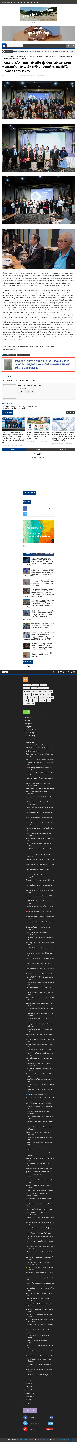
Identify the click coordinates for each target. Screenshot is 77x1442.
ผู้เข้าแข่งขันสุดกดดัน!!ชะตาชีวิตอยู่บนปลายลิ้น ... (40, 974)
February (29, 1396)
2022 (26, 1403)
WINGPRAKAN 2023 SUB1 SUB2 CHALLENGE (40, 788)
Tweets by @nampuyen (30, 666)
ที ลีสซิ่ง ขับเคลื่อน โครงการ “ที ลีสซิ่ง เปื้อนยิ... (39, 1209)
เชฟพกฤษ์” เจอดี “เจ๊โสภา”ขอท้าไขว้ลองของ (38, 1233)
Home (4, 57)
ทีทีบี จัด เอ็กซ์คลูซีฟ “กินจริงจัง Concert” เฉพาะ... (40, 748)
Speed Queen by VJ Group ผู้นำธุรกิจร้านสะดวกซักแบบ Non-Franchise (41, 654)
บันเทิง (36, 685)
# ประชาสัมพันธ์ (11, 355)
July (27, 1380)
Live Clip (42, 700)
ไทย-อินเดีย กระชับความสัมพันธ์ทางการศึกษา (39, 1103)
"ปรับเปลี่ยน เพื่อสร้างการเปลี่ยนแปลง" (37, 745)
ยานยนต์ (42, 697)
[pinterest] (18, 2)
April (27, 1390)
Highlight (38, 554)
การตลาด (26, 688)
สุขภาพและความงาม (22, 57)
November (29, 733)
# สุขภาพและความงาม (23, 355)
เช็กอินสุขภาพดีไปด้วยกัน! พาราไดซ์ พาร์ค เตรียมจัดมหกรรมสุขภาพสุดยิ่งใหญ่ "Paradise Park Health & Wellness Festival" (38, 435)
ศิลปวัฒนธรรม (36, 694)
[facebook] (11, 2)
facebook (62, 449)
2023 (26, 727)
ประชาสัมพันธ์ (11, 57)
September (29, 739)
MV (30, 700)
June (27, 1384)
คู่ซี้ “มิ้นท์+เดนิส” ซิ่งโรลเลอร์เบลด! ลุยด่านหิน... (39, 1172)
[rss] (28, 2)
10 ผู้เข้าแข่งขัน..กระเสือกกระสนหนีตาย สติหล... (40, 1190)
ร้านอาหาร (27, 694)
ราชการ (34, 691)
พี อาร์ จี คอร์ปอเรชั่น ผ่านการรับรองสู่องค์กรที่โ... (40, 1168)
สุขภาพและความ (29, 703)
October (29, 736)
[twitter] (14, 2)
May (27, 1387)
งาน (49, 700)
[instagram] (34, 2)
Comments (49, 554)
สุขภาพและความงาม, (38, 75)
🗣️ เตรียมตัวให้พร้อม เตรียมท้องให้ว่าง (37, 1095)
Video (25, 700)
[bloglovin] (21, 2)
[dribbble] (24, 2)
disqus (38, 449)
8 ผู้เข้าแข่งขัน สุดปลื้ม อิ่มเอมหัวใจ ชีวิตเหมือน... (40, 759)
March (28, 1393)
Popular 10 (27, 554)
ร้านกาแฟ (50, 697)
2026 (26, 717)
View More (72, 412)
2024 (26, 724)
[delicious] (37, 2)
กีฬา (25, 697)
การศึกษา (45, 688)
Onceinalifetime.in (22, 1439)
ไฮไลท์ (35, 697)
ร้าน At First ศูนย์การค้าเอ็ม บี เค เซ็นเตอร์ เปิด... (40, 1356)
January (28, 1399)
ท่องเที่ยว (43, 685)
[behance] (31, 2)
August (28, 742)
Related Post (7, 413)
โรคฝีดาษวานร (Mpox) (32, 751)
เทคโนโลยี (27, 691)
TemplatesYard (44, 1439)
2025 (26, 721)
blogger (13, 449)
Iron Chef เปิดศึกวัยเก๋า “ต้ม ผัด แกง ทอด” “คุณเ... (40, 1050)
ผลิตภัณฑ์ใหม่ (36, 688)
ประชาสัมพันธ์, (29, 75)
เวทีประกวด (46, 694)
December (29, 730)
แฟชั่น (35, 700)
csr (30, 697)
